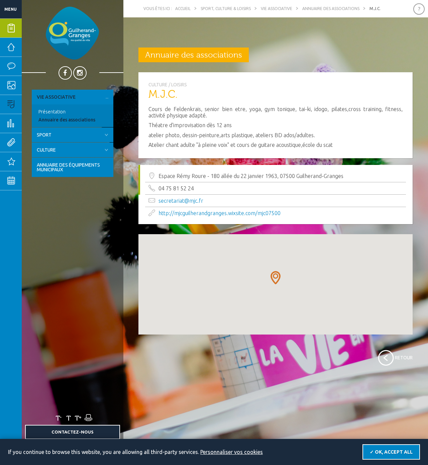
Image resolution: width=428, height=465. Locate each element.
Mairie (30, 47)
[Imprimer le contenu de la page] (88, 418)
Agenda (31, 181)
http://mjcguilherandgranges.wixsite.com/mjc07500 (219, 213)
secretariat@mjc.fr (180, 201)
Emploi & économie (31, 123)
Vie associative (56, 97)
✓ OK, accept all (391, 452)
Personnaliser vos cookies (231, 452)
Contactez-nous (72, 432)
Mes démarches (31, 28)
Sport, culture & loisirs (31, 104)
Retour (404, 357)
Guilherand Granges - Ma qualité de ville (72, 33)
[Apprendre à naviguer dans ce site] (419, 9)
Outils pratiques (31, 143)
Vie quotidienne (31, 66)
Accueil (183, 8)
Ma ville (31, 85)
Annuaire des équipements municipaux (68, 167)
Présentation (52, 111)
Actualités (31, 162)
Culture (46, 150)
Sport (44, 134)
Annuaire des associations (66, 119)
